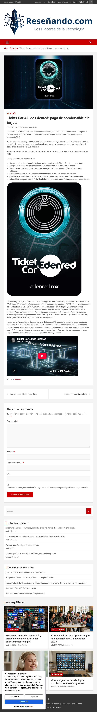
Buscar (88, 511)
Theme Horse (76, 704)
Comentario (12, 421)
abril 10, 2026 (56, 645)
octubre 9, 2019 (13, 127)
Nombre (11, 452)
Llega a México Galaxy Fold (76, 394)
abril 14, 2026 (11, 645)
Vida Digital (83, 2)
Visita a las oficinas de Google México (29, 572)
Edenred (18, 379)
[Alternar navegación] (7, 42)
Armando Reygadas (29, 127)
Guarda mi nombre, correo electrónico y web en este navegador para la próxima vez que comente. (47, 488)
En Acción (11, 113)
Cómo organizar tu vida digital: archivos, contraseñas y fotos (31, 554)
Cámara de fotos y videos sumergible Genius (34, 578)
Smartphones (63, 2)
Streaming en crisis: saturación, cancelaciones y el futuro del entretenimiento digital (40, 528)
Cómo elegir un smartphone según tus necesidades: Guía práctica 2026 (35, 536)
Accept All (23, 701)
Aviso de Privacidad (51, 704)
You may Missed (15, 602)
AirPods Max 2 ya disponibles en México (22, 545)
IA (44, 2)
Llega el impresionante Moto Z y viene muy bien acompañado (61, 583)
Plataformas (12, 629)
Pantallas (51, 2)
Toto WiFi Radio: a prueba (25, 588)
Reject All (34, 696)
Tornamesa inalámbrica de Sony (23, 394)
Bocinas (73, 2)
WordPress (56, 707)
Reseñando (22, 645)
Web (9, 474)
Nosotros (37, 2)
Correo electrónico (15, 463)
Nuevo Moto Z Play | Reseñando (19, 583)
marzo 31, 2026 (57, 687)
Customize (14, 696)
